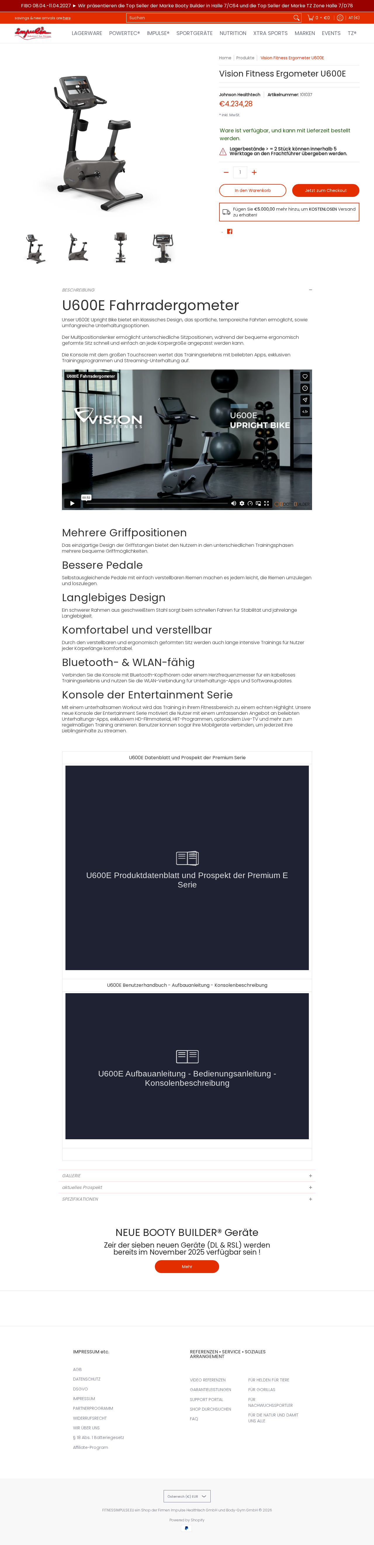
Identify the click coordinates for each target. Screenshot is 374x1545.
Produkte (245, 58)
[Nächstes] (180, 139)
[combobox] (209, 17)
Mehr (187, 1267)
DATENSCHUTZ (87, 1379)
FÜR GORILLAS (261, 1390)
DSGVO (80, 1389)
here (66, 17)
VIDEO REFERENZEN (208, 1380)
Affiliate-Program (90, 1447)
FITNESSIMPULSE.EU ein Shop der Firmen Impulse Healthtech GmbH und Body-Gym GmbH (180, 1510)
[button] (230, 231)
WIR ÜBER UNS (86, 1428)
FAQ (194, 1419)
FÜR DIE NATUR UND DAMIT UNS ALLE (273, 1418)
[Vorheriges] (18, 139)
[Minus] (226, 172)
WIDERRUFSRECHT (90, 1418)
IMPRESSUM (84, 1399)
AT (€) (354, 17)
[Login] (340, 18)
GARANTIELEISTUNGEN (210, 1390)
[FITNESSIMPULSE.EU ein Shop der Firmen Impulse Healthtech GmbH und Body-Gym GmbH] (34, 33)
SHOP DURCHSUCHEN (210, 1409)
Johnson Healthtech (239, 95)
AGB (77, 1369)
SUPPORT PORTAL (206, 1399)
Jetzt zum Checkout (326, 190)
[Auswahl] (254, 172)
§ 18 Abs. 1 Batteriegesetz (98, 1437)
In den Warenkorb (253, 190)
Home (225, 58)
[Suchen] (296, 17)
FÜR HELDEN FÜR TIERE (268, 1380)
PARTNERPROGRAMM (93, 1408)
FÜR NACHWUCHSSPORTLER (270, 1402)
